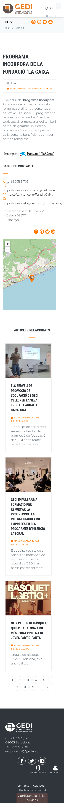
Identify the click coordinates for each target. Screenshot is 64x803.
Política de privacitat (32, 790)
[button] (31, 278)
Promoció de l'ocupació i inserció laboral (31, 88)
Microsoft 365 (38, 772)
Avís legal (39, 785)
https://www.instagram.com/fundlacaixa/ (32, 203)
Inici (7, 28)
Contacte (23, 785)
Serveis (19, 28)
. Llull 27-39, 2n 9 (18, 738)
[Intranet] (55, 766)
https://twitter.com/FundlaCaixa (29, 194)
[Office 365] (38, 767)
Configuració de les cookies (32, 798)
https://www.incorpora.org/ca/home (29, 190)
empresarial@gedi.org (22, 751)
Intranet (54, 772)
